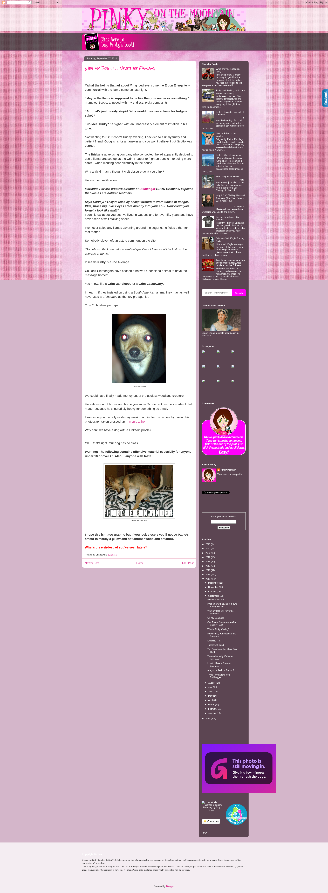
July (210, 687)
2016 (208, 570)
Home (140, 563)
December (213, 583)
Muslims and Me (215, 599)
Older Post (187, 563)
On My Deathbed (215, 618)
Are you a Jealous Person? (220, 670)
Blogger (170, 886)
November (213, 587)
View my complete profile (229, 474)
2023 (208, 544)
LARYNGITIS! (214, 640)
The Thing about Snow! (227, 176)
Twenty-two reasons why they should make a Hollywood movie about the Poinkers (230, 263)
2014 (208, 579)
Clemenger (147, 189)
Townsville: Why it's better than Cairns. (220, 657)
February (213, 709)
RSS (204, 833)
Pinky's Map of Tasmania (228, 155)
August (212, 683)
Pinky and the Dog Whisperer (230, 90)
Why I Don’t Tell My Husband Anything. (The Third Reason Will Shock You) (230, 198)
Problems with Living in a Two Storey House (222, 605)
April (210, 700)
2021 (208, 548)
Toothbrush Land (215, 645)
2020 (208, 553)
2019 (208, 557)
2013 (208, 718)
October (212, 591)
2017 (208, 566)
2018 (208, 561)
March (211, 704)
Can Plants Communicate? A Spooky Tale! (221, 623)
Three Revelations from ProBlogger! (218, 676)
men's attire (137, 421)
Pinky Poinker (228, 470)
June (211, 691)
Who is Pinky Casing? (218, 629)
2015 (208, 574)
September (214, 596)
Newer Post (92, 563)
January (212, 713)
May (210, 696)
